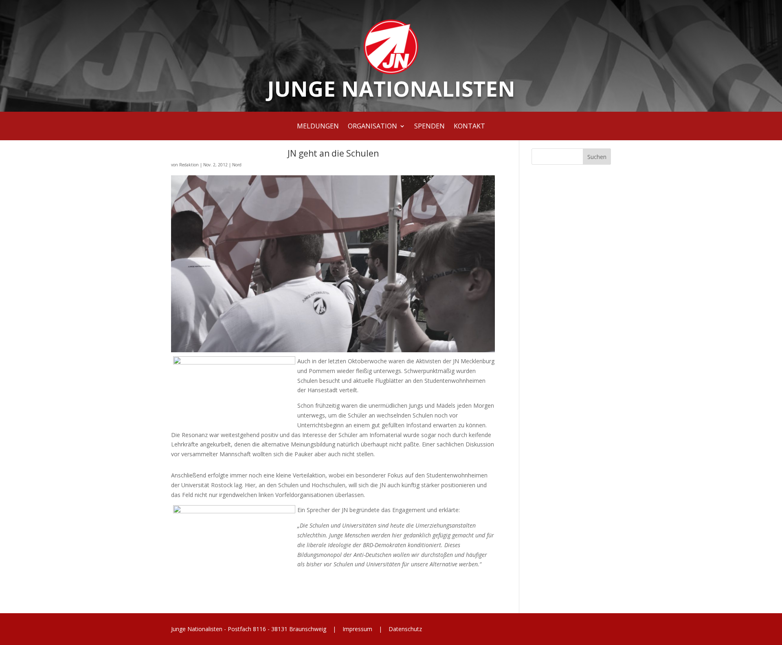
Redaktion (189, 165)
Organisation (372, 126)
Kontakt (469, 126)
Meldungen (318, 126)
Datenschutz (404, 629)
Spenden (429, 126)
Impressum (357, 629)
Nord (237, 165)
